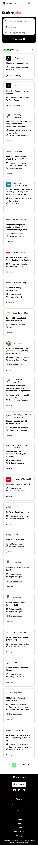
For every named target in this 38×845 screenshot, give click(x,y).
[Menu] (34, 3)
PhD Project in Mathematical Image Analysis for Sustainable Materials (18, 123)
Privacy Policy (19, 832)
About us (19, 799)
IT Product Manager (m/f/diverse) (14, 289)
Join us (19, 811)
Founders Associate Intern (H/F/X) (17, 92)
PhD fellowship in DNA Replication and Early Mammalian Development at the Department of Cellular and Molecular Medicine (18, 391)
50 (24, 765)
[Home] (9, 3)
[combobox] (19, 21)
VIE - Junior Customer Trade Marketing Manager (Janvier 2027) (18, 737)
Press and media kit (19, 805)
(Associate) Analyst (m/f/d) (18, 484)
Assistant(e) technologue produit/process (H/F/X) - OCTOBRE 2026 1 (17, 350)
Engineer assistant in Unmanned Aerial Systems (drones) (17, 453)
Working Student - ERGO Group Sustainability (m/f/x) (18, 258)
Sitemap (19, 836)
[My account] (29, 3)
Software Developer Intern (17, 512)
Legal (19, 823)
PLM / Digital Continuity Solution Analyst (16, 699)
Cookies (19, 827)
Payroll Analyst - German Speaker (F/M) (17, 603)
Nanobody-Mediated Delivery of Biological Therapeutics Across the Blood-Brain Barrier (19, 193)
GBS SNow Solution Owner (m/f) (17, 568)
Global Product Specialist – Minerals (17, 668)
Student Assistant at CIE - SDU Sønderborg (17, 422)
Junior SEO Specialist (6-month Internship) (16, 319)
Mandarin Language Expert (17, 63)
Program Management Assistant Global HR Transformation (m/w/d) (17, 227)
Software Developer (15, 540)
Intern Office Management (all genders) (17, 638)
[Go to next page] (28, 765)
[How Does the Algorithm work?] (17, 50)
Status (19, 819)
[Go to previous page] (9, 765)
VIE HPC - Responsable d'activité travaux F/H (16, 157)
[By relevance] (32, 49)
